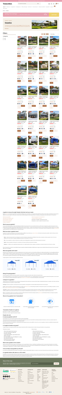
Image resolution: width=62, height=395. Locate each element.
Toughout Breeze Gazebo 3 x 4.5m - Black (54, 47)
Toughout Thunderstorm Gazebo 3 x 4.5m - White (32, 147)
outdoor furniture (35, 233)
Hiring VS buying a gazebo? (7, 220)
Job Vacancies (30, 383)
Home (4, 10)
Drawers (53, 373)
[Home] (4, 7)
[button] (38, 4)
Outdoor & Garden (42, 6)
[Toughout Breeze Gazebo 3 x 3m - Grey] (54, 115)
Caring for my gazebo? (6, 222)
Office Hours (20, 375)
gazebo (7, 213)
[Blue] (19, 53)
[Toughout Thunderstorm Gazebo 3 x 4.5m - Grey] (54, 90)
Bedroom (8, 6)
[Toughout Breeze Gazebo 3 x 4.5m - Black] (54, 40)
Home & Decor (35, 6)
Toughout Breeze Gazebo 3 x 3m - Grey (54, 122)
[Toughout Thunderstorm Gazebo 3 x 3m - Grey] (22, 115)
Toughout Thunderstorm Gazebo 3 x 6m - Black (32, 47)
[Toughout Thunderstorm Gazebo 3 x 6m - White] (54, 65)
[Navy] (33, 53)
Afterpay (19, 376)
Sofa (52, 374)
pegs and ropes (27, 286)
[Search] (19, 4)
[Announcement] (31, 1)
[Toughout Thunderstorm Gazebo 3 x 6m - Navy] (43, 140)
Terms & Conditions (31, 380)
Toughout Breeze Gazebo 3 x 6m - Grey (32, 122)
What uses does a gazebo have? (8, 218)
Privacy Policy (18, 392)
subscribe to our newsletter (25, 277)
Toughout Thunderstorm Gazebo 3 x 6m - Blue (54, 172)
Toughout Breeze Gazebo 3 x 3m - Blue (54, 147)
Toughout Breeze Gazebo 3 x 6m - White (43, 72)
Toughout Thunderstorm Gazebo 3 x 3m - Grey (21, 122)
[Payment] (41, 392)
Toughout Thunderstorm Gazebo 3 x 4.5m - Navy (21, 172)
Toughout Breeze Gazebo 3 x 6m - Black (43, 47)
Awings (38, 290)
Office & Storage (24, 6)
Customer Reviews (21, 381)
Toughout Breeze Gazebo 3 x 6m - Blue (21, 197)
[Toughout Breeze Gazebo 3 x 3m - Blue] (54, 140)
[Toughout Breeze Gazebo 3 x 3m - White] (22, 65)
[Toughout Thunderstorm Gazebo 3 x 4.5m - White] (32, 140)
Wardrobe (53, 379)
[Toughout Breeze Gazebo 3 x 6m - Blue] (22, 190)
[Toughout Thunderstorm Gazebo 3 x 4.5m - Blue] (32, 190)
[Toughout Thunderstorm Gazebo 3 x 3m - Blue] (32, 165)
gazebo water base (8, 287)
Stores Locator (20, 372)
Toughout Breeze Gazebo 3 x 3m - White (21, 72)
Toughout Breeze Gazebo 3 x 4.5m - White (32, 97)
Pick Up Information (31, 377)
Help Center (20, 371)
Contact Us (20, 373)
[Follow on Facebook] (4, 376)
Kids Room (29, 6)
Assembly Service (30, 374)
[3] (44, 34)
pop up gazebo (56, 228)
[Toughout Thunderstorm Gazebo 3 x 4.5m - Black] (43, 90)
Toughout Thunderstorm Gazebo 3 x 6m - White (54, 72)
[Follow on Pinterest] (7, 376)
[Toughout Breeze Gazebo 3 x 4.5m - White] (32, 90)
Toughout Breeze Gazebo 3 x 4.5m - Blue (43, 172)
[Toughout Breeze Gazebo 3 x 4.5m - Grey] (22, 90)
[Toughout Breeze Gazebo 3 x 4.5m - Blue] (43, 165)
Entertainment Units (55, 378)
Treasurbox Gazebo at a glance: (37, 218)
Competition (20, 380)
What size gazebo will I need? (7, 219)
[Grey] (21, 53)
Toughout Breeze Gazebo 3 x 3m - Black (21, 47)
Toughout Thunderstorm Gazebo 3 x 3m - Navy (21, 147)
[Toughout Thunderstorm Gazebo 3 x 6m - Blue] (54, 165)
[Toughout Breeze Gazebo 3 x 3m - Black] (22, 40)
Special (52, 6)
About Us (29, 371)
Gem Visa (19, 377)
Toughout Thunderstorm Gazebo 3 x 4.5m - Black (43, 97)
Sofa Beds (53, 376)
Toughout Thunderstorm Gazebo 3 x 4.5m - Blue (32, 197)
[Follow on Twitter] (5, 376)
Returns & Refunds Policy (30, 379)
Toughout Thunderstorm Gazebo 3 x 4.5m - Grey (54, 97)
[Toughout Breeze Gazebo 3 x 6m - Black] (43, 40)
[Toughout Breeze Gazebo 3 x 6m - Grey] (32, 115)
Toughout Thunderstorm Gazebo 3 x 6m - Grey (43, 122)
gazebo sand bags (15, 287)
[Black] (18, 53)
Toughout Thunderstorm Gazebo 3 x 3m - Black (32, 72)
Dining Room (18, 6)
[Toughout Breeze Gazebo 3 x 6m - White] (43, 65)
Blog (28, 381)
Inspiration (47, 6)
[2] (42, 34)
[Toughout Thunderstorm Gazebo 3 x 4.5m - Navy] (22, 165)
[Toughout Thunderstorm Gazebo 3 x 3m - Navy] (22, 140)
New (5, 6)
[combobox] (29, 4)
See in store (5, 8)
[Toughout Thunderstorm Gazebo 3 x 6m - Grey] (43, 115)
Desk (52, 372)
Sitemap (19, 378)
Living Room (13, 6)
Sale (55, 6)
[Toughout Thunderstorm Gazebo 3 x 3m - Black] (32, 65)
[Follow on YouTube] (9, 376)
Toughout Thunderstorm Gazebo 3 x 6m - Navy (43, 147)
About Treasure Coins (30, 373)
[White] (22, 53)
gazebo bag (40, 292)
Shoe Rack (53, 381)
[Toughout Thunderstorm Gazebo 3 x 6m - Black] (32, 40)
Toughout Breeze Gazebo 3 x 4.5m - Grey (21, 97)
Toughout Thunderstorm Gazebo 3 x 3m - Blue (32, 172)
